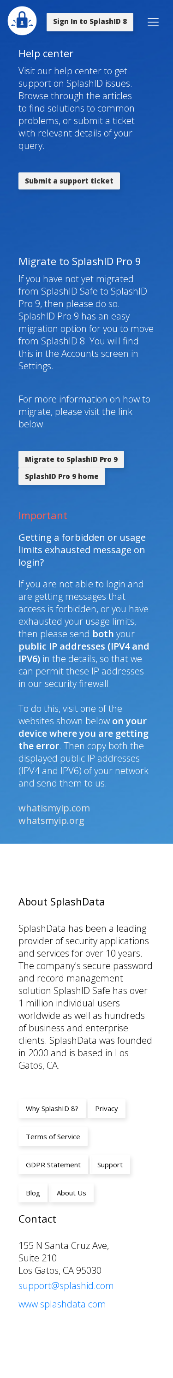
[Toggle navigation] (153, 22)
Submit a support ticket (69, 180)
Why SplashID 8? (52, 1108)
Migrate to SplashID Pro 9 (71, 459)
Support (110, 1164)
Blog (33, 1192)
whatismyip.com (54, 808)
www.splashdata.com (62, 1304)
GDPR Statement (53, 1164)
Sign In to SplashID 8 (90, 21)
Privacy (106, 1108)
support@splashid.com (66, 1285)
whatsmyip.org (51, 820)
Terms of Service (53, 1136)
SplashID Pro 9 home (62, 476)
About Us (71, 1192)
